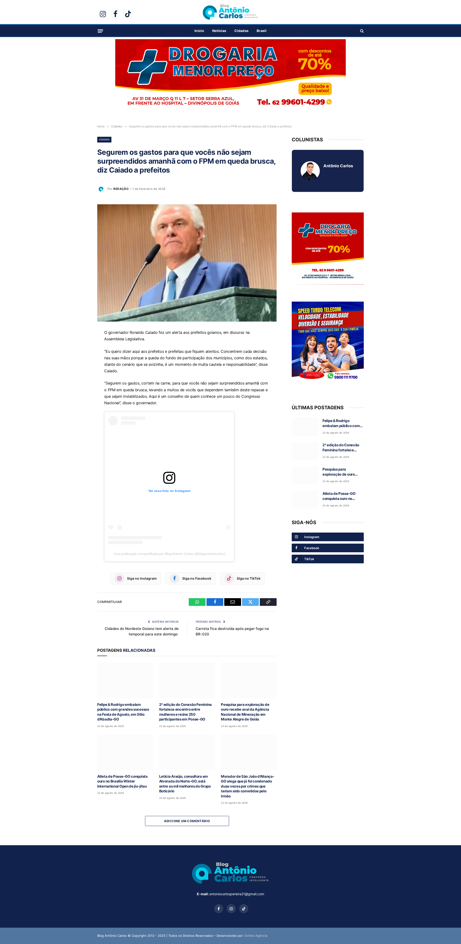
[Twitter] (80, 378)
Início (199, 31)
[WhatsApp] (80, 345)
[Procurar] (361, 30)
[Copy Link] (80, 389)
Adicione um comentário (187, 821)
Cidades (241, 31)
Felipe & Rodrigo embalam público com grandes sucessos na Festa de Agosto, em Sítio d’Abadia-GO (123, 711)
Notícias (219, 31)
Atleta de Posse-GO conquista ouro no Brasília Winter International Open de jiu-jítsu (122, 781)
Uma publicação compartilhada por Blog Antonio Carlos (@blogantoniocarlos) (169, 554)
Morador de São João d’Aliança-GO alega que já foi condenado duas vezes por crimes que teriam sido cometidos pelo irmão (247, 786)
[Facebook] (80, 356)
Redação (120, 189)
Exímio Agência (256, 936)
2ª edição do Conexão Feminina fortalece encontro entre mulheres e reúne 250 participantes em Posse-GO (185, 711)
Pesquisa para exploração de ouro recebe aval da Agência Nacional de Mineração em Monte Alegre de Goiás (245, 711)
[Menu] (100, 30)
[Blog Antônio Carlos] (230, 12)
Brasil (262, 31)
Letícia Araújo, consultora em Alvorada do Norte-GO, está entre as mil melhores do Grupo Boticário (185, 783)
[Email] (80, 367)
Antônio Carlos (338, 165)
